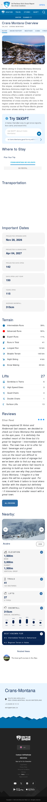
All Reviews (10, 503)
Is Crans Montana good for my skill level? (23, 139)
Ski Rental (22, 168)
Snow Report (16, 31)
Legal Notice (23, 764)
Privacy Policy (23, 767)
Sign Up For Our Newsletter (23, 761)
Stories (27, 12)
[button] (43, 12)
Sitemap (23, 772)
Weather (9, 12)
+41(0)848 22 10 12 (12, 704)
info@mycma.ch (11, 708)
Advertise (23, 758)
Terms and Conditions (23, 769)
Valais (26, 642)
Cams (37, 31)
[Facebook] (33, 783)
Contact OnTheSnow (23, 755)
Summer (26, 17)
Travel (18, 12)
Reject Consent (23, 777)
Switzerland (31, 638)
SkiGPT (36, 12)
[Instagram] (27, 783)
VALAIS (5, 26)
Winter (18, 17)
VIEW (40, 544)
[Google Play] (18, 789)
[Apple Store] (30, 789)
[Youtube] (15, 783)
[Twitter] (21, 783)
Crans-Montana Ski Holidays (22, 162)
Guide (4, 31)
